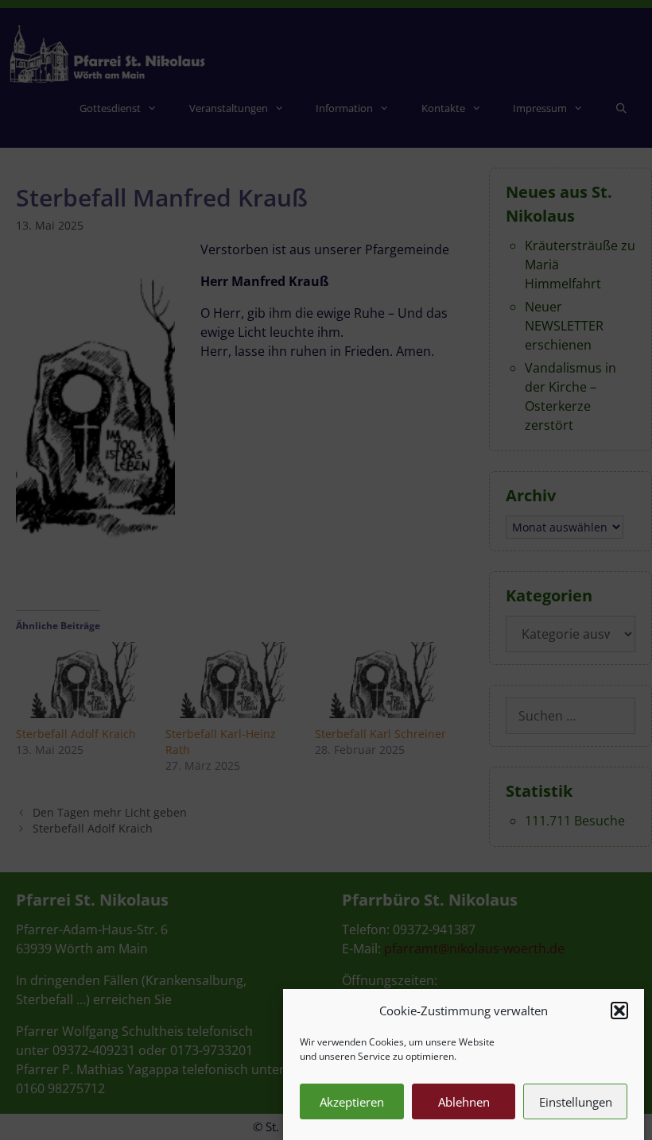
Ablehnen (464, 1102)
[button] (619, 1010)
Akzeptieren (352, 1102)
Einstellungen (575, 1102)
